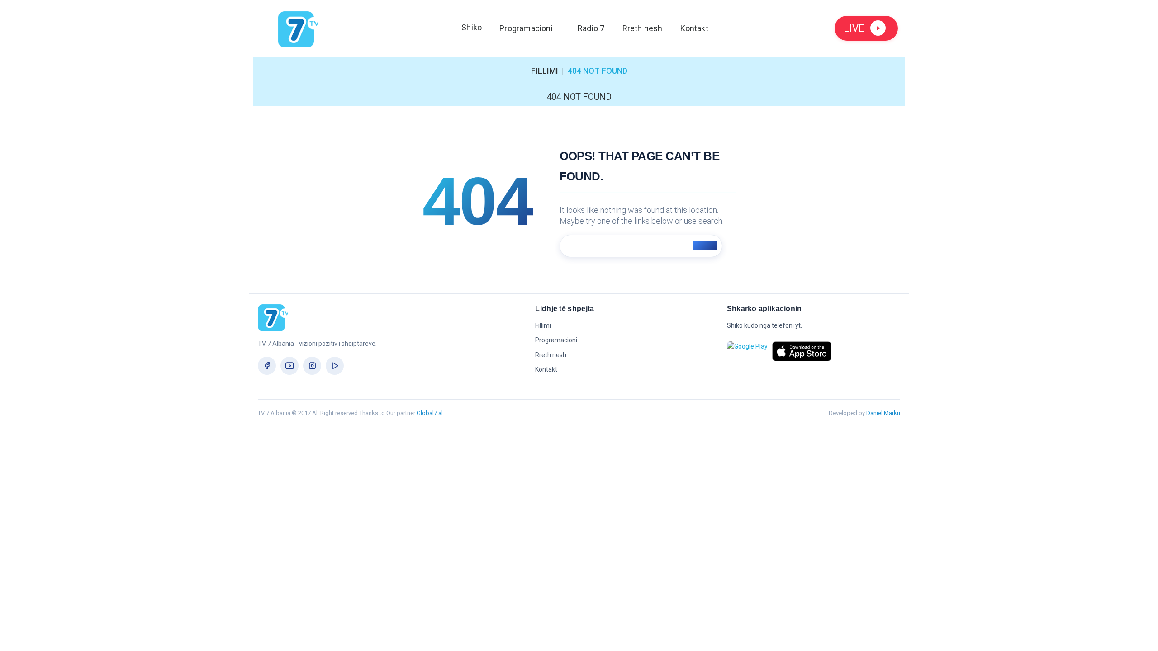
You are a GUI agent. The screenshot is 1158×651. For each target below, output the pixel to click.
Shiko (471, 27)
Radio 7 (591, 28)
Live (854, 28)
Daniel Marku (883, 413)
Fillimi (544, 70)
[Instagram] (312, 366)
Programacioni (526, 28)
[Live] (335, 366)
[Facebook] (267, 366)
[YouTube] (289, 366)
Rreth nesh (642, 28)
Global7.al (430, 413)
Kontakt (694, 28)
